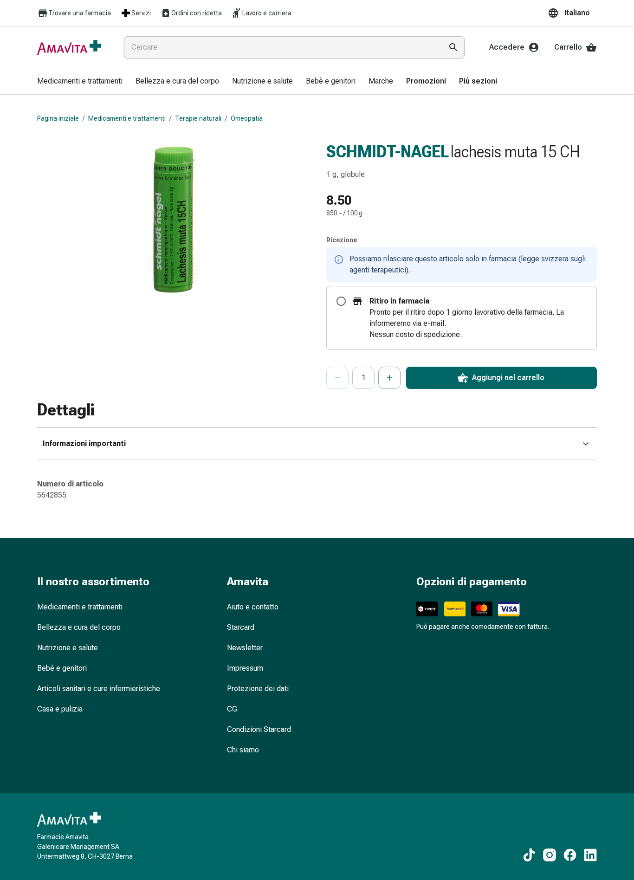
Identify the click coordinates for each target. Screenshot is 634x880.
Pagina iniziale (58, 118)
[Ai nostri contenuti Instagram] (549, 854)
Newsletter (245, 647)
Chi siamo (243, 749)
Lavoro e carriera (266, 13)
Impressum (245, 668)
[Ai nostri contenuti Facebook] (569, 854)
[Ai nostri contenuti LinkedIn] (590, 854)
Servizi (141, 13)
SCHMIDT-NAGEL (387, 152)
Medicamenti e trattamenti (127, 118)
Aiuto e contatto (252, 606)
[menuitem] (80, 82)
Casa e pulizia (60, 709)
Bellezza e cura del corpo (79, 627)
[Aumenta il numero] (389, 378)
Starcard (240, 627)
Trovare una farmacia (79, 13)
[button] (572, 13)
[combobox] (281, 47)
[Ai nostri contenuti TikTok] (529, 854)
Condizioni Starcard (259, 729)
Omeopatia (247, 118)
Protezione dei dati (258, 688)
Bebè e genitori (62, 668)
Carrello (568, 47)
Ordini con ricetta (196, 13)
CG (232, 709)
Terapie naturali (198, 118)
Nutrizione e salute (67, 647)
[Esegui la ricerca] (453, 47)
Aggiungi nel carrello (508, 377)
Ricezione (341, 240)
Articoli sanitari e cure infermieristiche (98, 688)
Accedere (506, 47)
